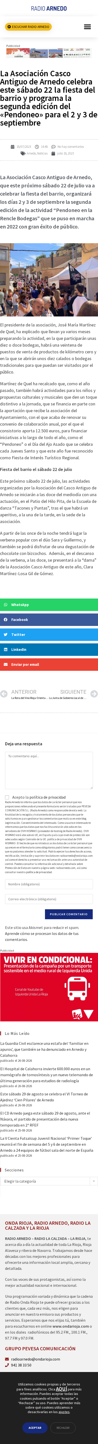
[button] (87, 26)
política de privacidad (47, 797)
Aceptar (35, 1428)
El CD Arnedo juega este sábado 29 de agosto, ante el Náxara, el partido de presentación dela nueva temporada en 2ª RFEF (45, 1119)
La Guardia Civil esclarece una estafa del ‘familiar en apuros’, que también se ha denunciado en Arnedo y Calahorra (44, 1049)
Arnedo (31, 153)
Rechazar (63, 1428)
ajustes (64, 1412)
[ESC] (49, 52)
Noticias (42, 153)
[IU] (49, 986)
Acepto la (39, 797)
